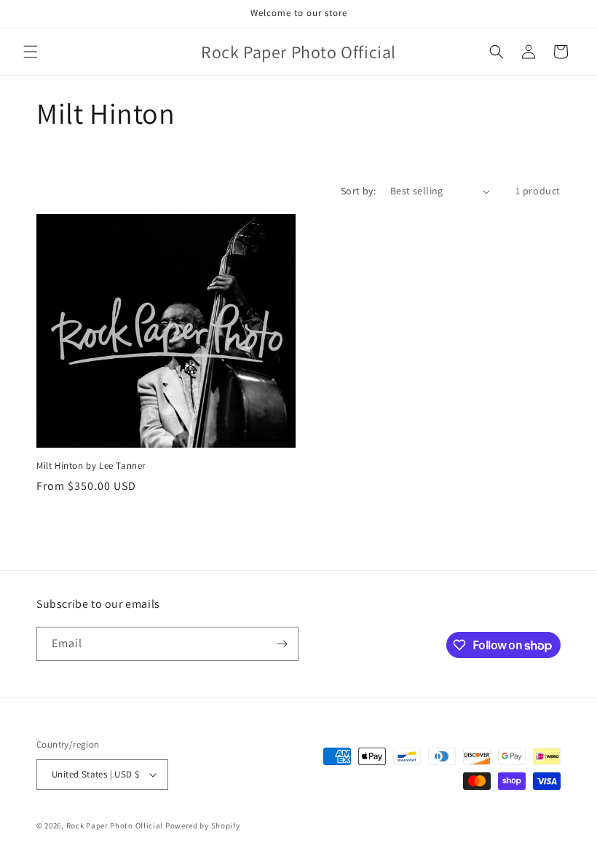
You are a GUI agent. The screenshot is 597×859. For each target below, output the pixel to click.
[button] (31, 52)
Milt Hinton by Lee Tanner (91, 466)
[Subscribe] (282, 644)
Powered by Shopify (202, 825)
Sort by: (358, 190)
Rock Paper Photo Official (115, 825)
